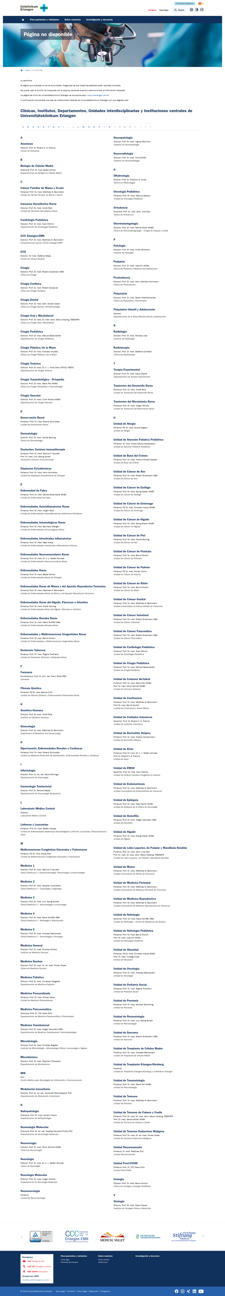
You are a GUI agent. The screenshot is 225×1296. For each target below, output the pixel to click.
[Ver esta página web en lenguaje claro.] (191, 10)
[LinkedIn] (194, 1291)
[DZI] (184, 1236)
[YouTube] (201, 1291)
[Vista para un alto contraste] (196, 10)
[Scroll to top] (220, 1291)
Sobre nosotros (105, 1256)
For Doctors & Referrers (184, 4)
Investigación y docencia (147, 1256)
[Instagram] (182, 1291)
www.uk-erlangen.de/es (98, 95)
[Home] (23, 19)
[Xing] (188, 1291)
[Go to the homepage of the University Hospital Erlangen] (34, 8)
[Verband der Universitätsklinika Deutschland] (112, 1236)
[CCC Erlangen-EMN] (41, 1236)
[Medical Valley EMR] (77, 1236)
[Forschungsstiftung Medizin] (148, 1236)
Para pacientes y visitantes (74, 1256)
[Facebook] (176, 1291)
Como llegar (65, 1260)
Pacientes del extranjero (69, 1262)
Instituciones (102, 1262)
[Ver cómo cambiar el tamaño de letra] (201, 10)
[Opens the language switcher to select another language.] (200, 4)
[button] (202, 1236)
